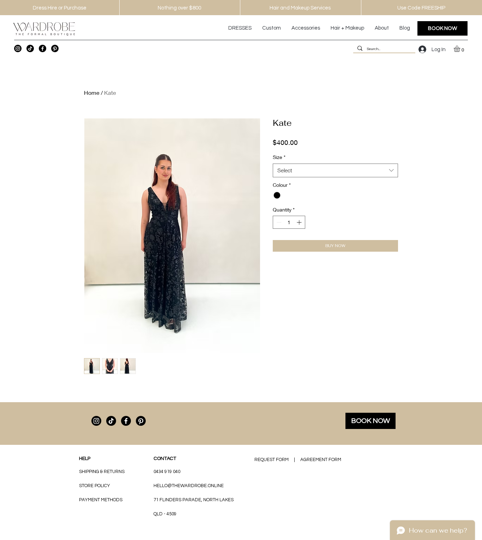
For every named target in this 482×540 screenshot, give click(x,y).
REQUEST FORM (271, 459)
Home (92, 92)
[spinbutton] (289, 222)
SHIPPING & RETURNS (102, 471)
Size (279, 157)
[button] (461, 48)
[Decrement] (278, 222)
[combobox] (335, 170)
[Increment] (299, 222)
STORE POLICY (95, 485)
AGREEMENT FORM (320, 459)
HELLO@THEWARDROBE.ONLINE (188, 485)
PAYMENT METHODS (100, 499)
